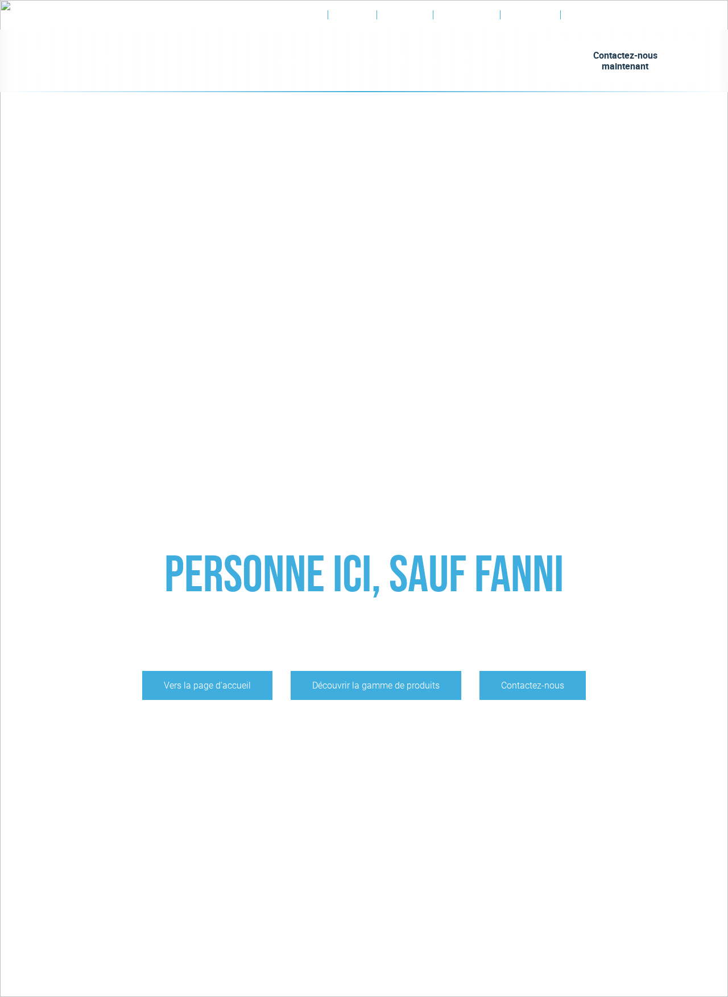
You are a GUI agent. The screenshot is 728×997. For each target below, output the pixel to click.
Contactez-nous (532, 685)
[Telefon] (646, 15)
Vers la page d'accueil (207, 685)
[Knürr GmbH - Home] (94, 61)
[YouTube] (595, 20)
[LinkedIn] (575, 20)
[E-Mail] (667, 15)
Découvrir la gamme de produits (376, 685)
